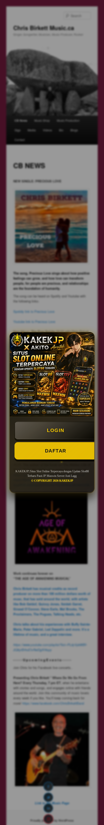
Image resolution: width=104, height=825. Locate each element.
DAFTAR (55, 450)
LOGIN (55, 430)
